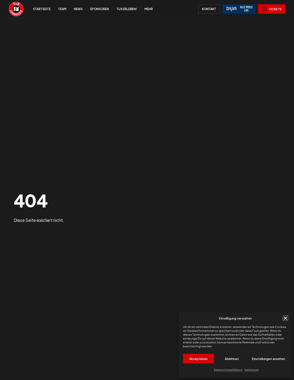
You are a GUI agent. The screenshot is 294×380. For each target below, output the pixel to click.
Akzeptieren (198, 359)
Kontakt (209, 9)
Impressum (251, 369)
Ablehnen (232, 359)
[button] (285, 318)
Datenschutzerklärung (228, 369)
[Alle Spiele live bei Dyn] (239, 9)
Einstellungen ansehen (268, 359)
